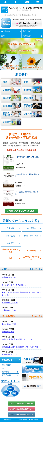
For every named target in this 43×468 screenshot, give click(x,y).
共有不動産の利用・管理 (10, 250)
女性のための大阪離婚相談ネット (21, 409)
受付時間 (5, 372)
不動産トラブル (32, 89)
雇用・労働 (10, 236)
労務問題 (11, 106)
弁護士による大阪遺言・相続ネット (21, 403)
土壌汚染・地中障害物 (31, 258)
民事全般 (10, 228)
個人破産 (32, 98)
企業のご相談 (32, 114)
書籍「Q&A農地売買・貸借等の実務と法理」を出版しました (21, 294)
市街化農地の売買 (9, 324)
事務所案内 (5, 31)
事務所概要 (6, 365)
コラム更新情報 (8, 316)
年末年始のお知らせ (10, 303)
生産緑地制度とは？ (10, 354)
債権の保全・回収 (11, 114)
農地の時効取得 (8, 332)
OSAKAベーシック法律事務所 (21, 10)
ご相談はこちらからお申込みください (21, 211)
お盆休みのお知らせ (10, 277)
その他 (11, 122)
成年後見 (11, 98)
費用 (3, 36)
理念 (3, 368)
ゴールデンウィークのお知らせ (14, 285)
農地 (10, 258)
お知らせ (5, 269)
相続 (11, 81)
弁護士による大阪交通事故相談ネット (21, 414)
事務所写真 (6, 375)
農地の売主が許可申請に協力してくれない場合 (20, 347)
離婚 (32, 81)
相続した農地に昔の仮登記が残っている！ (18, 339)
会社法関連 (31, 228)
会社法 (32, 106)
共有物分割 (31, 251)
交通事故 (11, 89)
